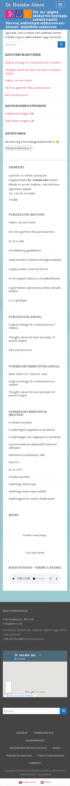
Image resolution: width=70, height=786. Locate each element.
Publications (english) (17, 121)
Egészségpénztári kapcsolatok (28, 748)
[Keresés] (61, 44)
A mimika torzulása (20, 422)
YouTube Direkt (35, 552)
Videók (56, 748)
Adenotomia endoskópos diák (27, 455)
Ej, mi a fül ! (16, 469)
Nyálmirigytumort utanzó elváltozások (32, 498)
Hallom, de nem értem (18, 80)
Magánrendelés (35, 740)
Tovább (13, 199)
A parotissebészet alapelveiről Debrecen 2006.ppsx (33, 445)
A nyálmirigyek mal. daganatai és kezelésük (34, 437)
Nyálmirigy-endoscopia (22, 484)
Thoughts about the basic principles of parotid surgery (32, 71)
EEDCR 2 (14, 462)
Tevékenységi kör (44, 732)
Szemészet (35, 763)
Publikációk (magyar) (17, 113)
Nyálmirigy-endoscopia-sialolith (27, 491)
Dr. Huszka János (25, 5)
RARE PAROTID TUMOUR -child (28, 374)
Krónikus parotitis (19, 477)
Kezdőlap (22, 732)
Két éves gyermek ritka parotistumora (28, 87)
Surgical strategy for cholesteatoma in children (33, 62)
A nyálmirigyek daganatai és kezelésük (32, 429)
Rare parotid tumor (16, 95)
